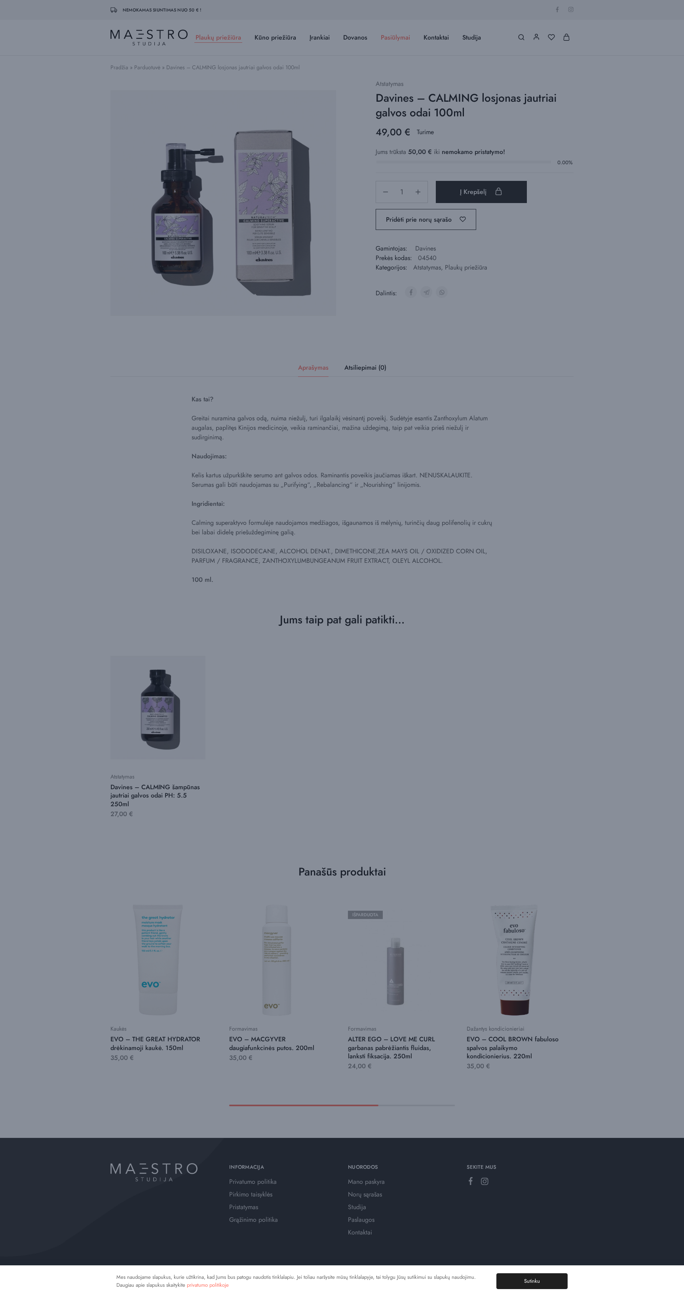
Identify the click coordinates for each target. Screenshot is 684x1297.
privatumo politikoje (208, 1285)
